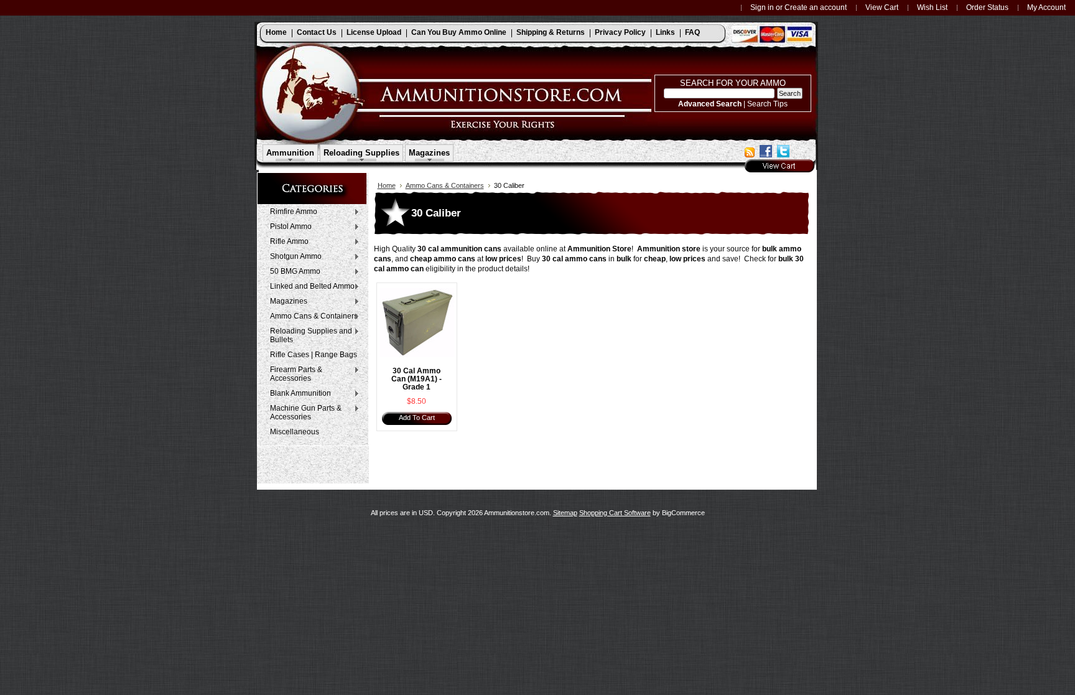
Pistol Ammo (288, 227)
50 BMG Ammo (292, 272)
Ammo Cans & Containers (311, 317)
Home (387, 185)
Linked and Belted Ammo (309, 287)
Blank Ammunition (297, 394)
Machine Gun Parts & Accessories (303, 412)
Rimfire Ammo (290, 212)
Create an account (815, 7)
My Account (1046, 7)
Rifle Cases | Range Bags (313, 354)
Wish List (932, 7)
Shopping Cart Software (615, 512)
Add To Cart (417, 417)
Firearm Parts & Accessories (293, 374)
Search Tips (767, 104)
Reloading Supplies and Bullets (308, 335)
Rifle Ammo (286, 242)
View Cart (881, 7)
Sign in (762, 7)
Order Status (987, 7)
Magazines (285, 302)
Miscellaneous (294, 431)
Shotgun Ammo (293, 257)
